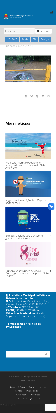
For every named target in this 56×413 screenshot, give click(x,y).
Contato (36, 398)
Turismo (32, 387)
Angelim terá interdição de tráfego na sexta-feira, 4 (25, 202)
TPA (34, 39)
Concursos (35, 394)
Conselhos (20, 394)
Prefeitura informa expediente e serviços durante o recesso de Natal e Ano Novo (26, 165)
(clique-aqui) (38, 316)
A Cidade (22, 387)
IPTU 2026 (12, 39)
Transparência (32, 390)
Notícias (43, 387)
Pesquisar (44, 31)
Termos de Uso (15, 324)
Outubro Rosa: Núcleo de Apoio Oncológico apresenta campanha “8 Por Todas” (27, 273)
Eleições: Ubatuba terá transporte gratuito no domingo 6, (24, 237)
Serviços (45, 39)
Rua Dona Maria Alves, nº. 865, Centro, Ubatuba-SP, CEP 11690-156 (27, 302)
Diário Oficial (21, 398)
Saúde (25, 39)
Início (12, 387)
